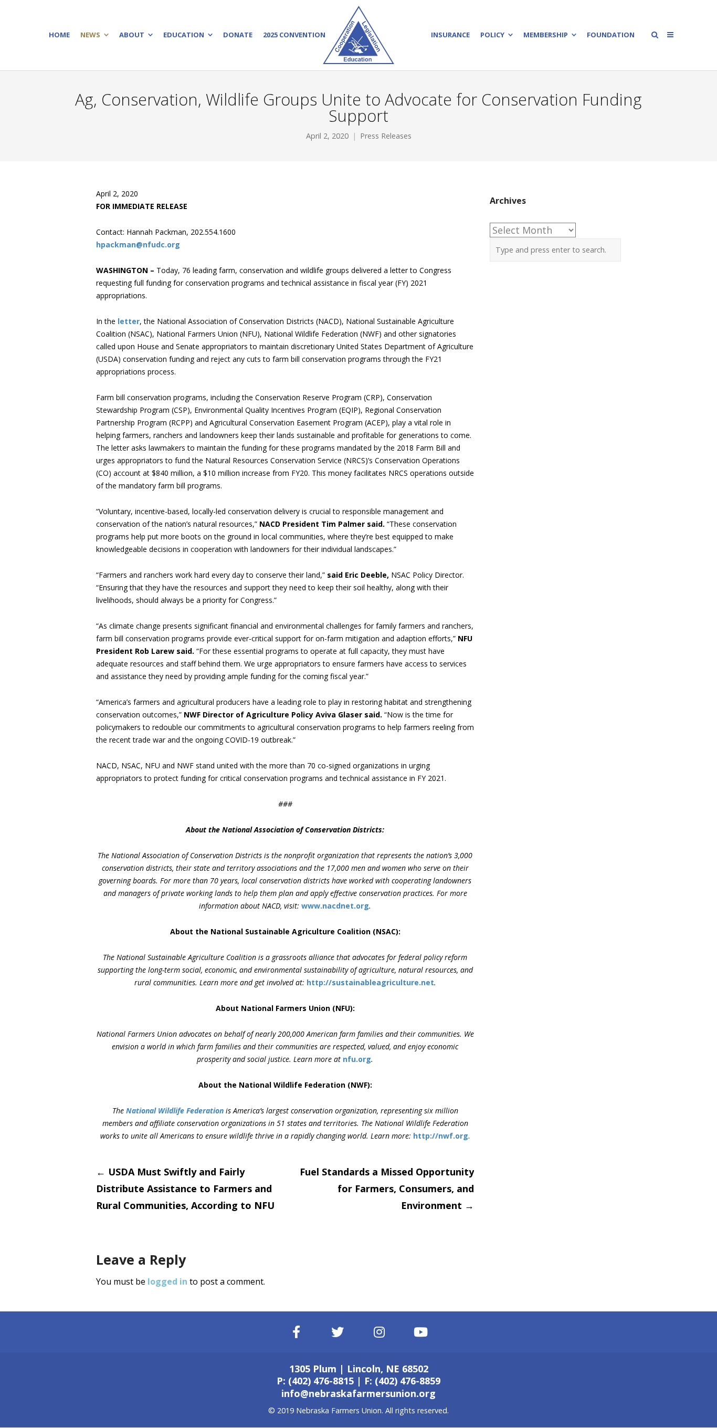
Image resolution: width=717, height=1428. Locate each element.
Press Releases (386, 135)
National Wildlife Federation (175, 1111)
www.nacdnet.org (335, 906)
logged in (167, 1281)
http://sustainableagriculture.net (370, 982)
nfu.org (357, 1059)
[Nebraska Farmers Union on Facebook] (296, 1332)
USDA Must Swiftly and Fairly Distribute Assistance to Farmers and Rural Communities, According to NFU (185, 1188)
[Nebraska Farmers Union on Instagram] (379, 1332)
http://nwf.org (440, 1136)
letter (129, 321)
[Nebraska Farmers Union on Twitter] (338, 1332)
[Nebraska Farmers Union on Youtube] (421, 1332)
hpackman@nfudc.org (138, 244)
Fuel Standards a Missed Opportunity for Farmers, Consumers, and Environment (387, 1188)
